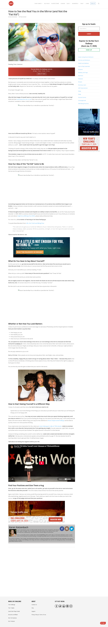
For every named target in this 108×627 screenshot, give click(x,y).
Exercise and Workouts (84, 60)
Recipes (80, 82)
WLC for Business (12, 618)
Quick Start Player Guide (14, 611)
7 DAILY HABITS (38, 3)
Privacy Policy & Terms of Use (39, 614)
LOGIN (87, 3)
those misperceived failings (56, 420)
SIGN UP (93, 3)
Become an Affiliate (13, 614)
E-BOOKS (63, 3)
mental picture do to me (24, 99)
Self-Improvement (22, 16)
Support (33, 611)
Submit (89, 34)
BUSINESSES (75, 3)
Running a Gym (82, 85)
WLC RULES (47, 3)
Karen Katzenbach (13, 16)
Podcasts (80, 78)
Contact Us (34, 604)
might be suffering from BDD (26, 216)
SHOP (81, 3)
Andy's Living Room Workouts (85, 57)
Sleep (79, 91)
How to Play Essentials (84, 66)
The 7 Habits (11, 608)
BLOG (68, 3)
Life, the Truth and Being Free (35, 223)
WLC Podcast (11, 621)
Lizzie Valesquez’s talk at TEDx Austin (50, 426)
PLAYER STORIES (55, 3)
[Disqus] (41, 571)
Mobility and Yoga (83, 72)
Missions (80, 69)
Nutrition (80, 75)
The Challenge (11, 604)
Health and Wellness (83, 63)
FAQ (33, 608)
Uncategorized (82, 100)
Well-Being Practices (83, 103)
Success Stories (82, 97)
